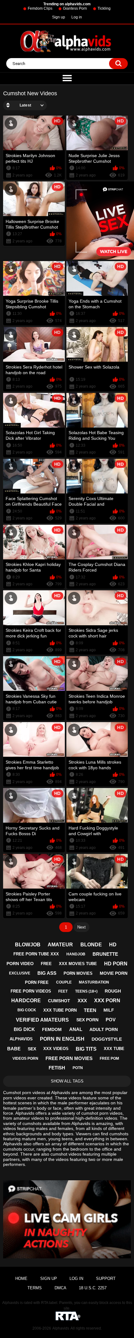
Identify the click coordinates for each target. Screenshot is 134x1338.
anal (75, 1029)
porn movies (78, 973)
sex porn (87, 1019)
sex (32, 1048)
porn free (37, 982)
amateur (60, 944)
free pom (109, 1058)
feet (63, 991)
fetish (57, 1067)
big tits (86, 1049)
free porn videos (31, 991)
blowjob (28, 944)
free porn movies (69, 1058)
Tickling (104, 8)
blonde (91, 944)
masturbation (94, 982)
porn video (20, 963)
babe (14, 1048)
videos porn (25, 1058)
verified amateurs (42, 1020)
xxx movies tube (78, 963)
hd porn (115, 963)
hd (113, 944)
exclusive (19, 973)
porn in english (62, 1039)
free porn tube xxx (36, 954)
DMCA (60, 1288)
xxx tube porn (60, 1010)
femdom (52, 1029)
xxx (82, 1000)
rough (113, 991)
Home (21, 1278)
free (46, 963)
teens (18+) (86, 991)
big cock (26, 1010)
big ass (46, 973)
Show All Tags (67, 1081)
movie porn (113, 973)
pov (111, 1019)
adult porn (103, 1029)
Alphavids (60, 1328)
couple (64, 982)
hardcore (26, 1000)
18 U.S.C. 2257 (93, 1288)
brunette (105, 954)
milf (108, 1010)
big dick (24, 1029)
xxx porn (107, 1000)
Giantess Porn (75, 8)
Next (81, 927)
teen (90, 1010)
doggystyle (107, 1039)
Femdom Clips (40, 8)
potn (78, 1068)
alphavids (21, 1039)
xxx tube (114, 1048)
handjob (75, 954)
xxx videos (56, 1048)
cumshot (59, 1000)
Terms (34, 1288)
